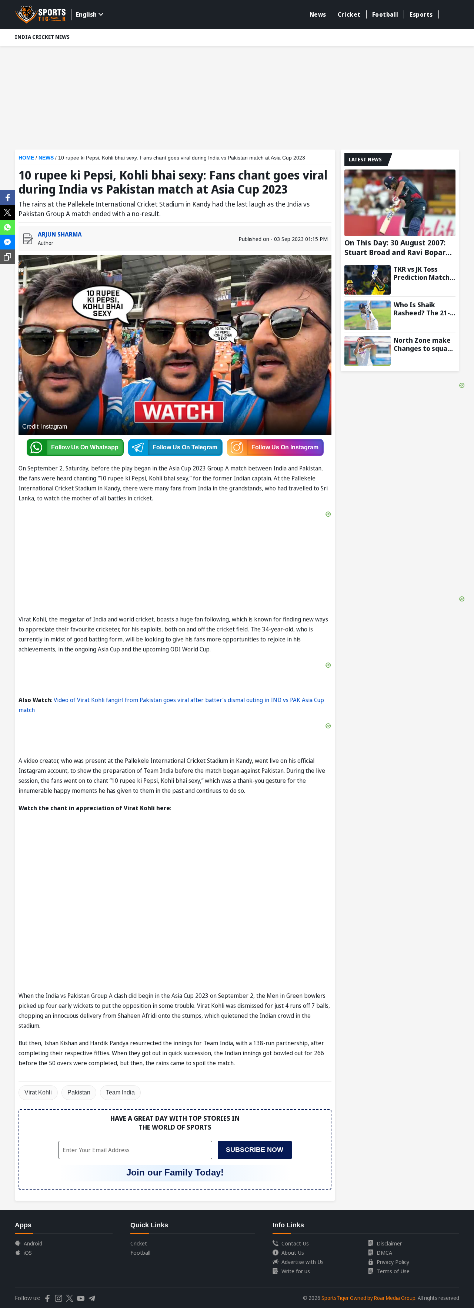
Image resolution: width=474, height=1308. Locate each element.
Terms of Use (393, 1271)
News (318, 14)
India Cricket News (42, 36)
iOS (28, 1252)
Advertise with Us (302, 1261)
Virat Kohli (38, 1092)
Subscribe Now (254, 1149)
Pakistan (78, 1092)
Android (33, 1243)
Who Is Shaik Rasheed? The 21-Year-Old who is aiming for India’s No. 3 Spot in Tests (423, 309)
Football (385, 14)
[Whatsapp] (7, 226)
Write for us (295, 1271)
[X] (7, 211)
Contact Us (295, 1243)
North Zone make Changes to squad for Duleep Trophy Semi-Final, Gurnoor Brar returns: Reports (423, 344)
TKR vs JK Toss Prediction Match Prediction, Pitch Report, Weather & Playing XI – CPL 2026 (424, 273)
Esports (421, 14)
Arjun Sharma (60, 234)
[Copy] (7, 256)
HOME (26, 158)
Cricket (349, 14)
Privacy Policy (393, 1261)
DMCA (384, 1252)
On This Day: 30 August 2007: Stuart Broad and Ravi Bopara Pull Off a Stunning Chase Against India (397, 247)
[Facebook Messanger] (7, 241)
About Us (292, 1252)
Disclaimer (389, 1243)
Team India (120, 1092)
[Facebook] (7, 197)
